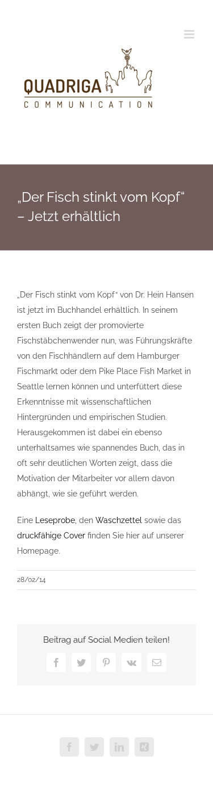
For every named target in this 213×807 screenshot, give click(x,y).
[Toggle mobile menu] (190, 34)
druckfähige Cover (51, 535)
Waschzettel (118, 520)
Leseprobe (55, 520)
